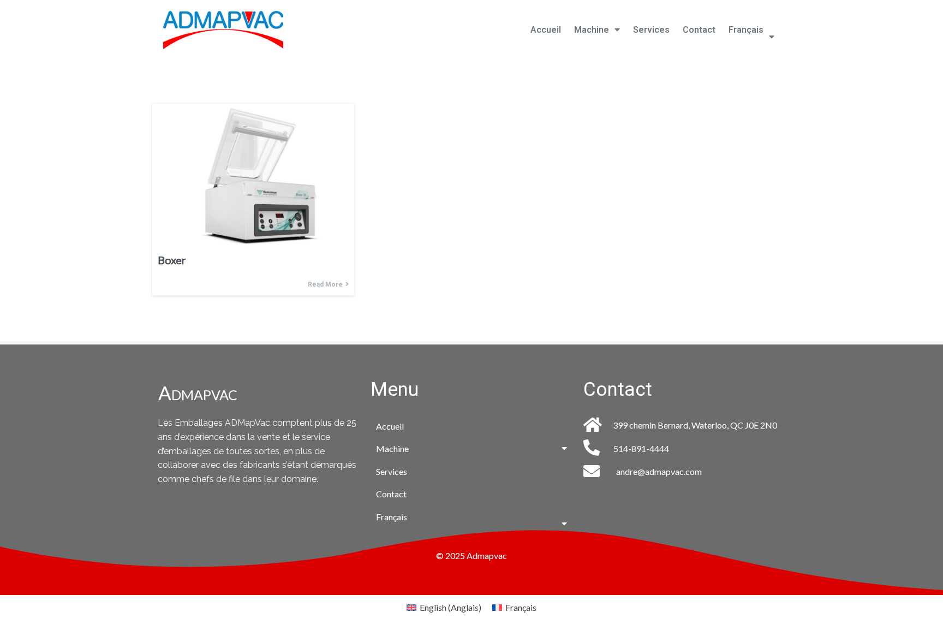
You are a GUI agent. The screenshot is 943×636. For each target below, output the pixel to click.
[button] (597, 30)
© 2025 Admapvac (471, 555)
